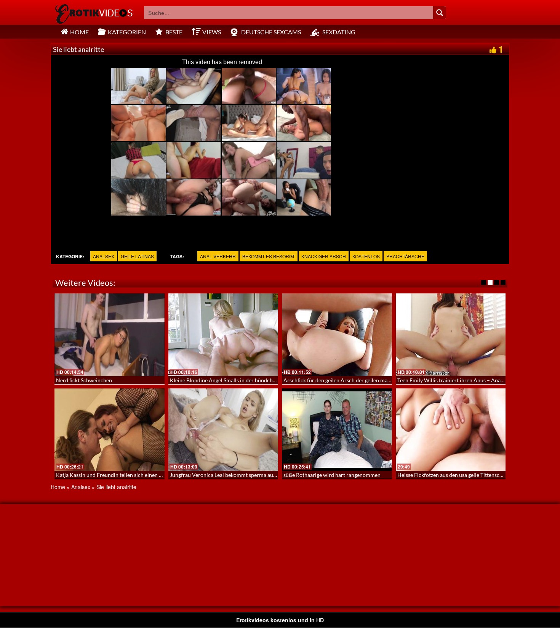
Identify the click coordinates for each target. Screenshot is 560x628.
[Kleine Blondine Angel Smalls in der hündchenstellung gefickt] (223, 334)
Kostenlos (366, 256)
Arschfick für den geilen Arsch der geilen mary (337, 380)
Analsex (103, 256)
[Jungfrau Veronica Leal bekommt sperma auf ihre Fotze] (223, 429)
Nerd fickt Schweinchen (84, 380)
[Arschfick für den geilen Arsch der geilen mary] (337, 334)
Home (58, 487)
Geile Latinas (137, 256)
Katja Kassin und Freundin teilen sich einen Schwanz (117, 475)
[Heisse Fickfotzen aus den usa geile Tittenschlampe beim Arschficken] (451, 429)
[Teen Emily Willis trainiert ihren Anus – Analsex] (451, 334)
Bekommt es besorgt (268, 256)
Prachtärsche (405, 256)
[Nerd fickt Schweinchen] (109, 334)
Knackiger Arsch (323, 256)
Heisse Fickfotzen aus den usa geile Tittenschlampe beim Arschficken (478, 475)
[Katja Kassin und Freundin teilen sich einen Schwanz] (109, 429)
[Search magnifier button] (439, 12)
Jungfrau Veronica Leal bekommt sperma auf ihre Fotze (235, 475)
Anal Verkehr (218, 256)
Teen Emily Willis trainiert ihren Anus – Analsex (453, 380)
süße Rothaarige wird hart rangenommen (332, 475)
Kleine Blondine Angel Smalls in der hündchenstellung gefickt (242, 380)
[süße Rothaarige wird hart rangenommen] (337, 429)
